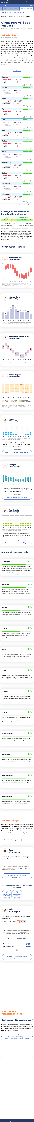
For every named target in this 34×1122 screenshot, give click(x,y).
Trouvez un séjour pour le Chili (17, 956)
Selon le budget (19, 12)
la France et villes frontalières (15, 867)
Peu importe (15, 840)
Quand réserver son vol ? (17, 895)
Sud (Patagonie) (10, 9)
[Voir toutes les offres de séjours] (17, 950)
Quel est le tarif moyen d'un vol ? (7, 895)
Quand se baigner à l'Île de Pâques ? (17, 452)
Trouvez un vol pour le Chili (17, 875)
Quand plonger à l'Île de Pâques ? (17, 497)
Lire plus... (17, 70)
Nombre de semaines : (9, 921)
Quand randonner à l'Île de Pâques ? (17, 543)
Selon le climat (6, 12)
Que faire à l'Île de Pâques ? (17, 1037)
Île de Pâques (26, 9)
